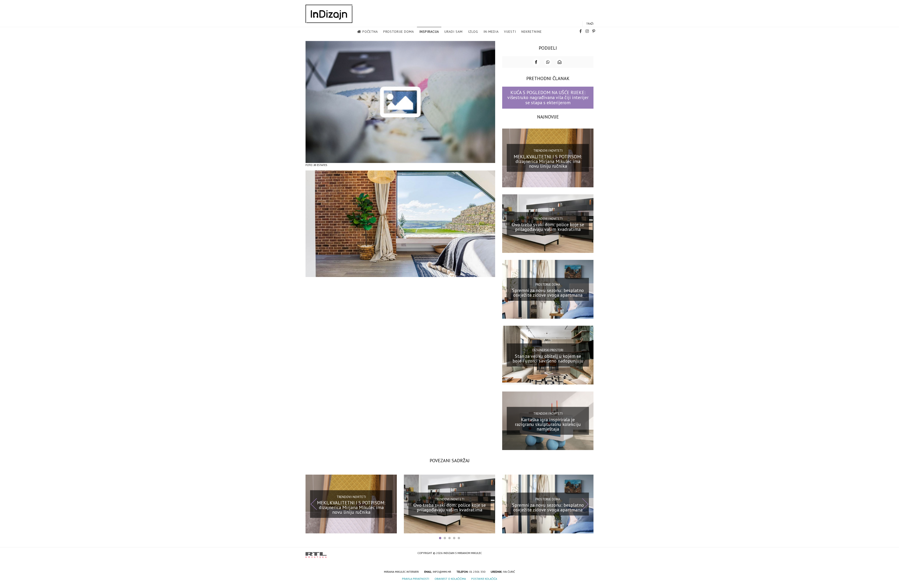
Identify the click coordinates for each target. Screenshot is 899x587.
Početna (370, 32)
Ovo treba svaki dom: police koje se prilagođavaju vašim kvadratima (548, 227)
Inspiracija (429, 32)
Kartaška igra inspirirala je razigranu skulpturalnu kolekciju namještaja (548, 424)
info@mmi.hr (442, 571)
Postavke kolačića (484, 578)
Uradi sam (453, 32)
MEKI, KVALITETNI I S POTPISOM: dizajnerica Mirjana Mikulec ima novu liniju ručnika (548, 161)
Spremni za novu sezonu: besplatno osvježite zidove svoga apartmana (548, 292)
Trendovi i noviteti (548, 151)
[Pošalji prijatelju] (559, 62)
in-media (491, 32)
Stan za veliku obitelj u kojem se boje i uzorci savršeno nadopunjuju (547, 358)
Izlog (473, 32)
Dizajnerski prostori (547, 350)
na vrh (588, 553)
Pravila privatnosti (415, 578)
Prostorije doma (398, 32)
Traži (589, 23)
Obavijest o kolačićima (450, 578)
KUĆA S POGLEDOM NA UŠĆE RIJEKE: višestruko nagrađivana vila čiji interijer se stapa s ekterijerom (548, 97)
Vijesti (510, 32)
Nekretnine (531, 32)
